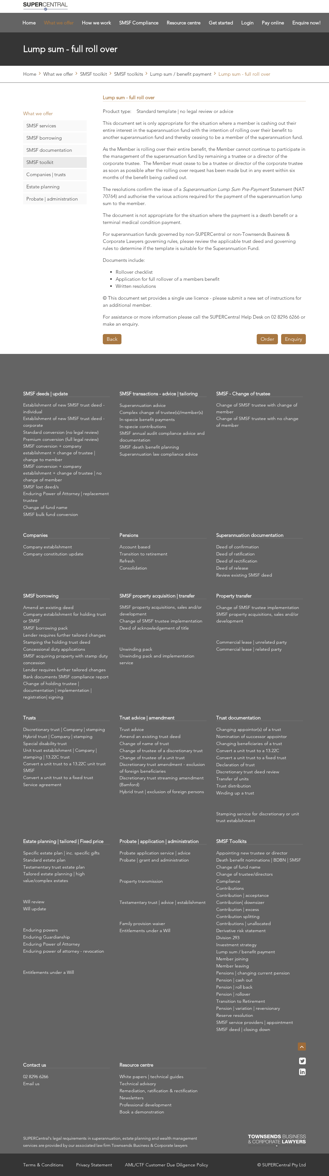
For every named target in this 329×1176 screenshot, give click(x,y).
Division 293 (227, 937)
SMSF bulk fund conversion (50, 514)
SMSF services (41, 126)
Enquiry (293, 339)
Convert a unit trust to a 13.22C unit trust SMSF (64, 767)
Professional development (146, 1105)
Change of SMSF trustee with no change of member (257, 422)
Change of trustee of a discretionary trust (161, 750)
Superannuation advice (143, 405)
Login (247, 23)
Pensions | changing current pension (253, 973)
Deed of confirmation (237, 547)
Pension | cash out (234, 980)
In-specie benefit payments (147, 419)
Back (112, 339)
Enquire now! (306, 23)
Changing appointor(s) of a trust (248, 729)
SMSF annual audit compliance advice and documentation (162, 436)
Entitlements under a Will (48, 972)
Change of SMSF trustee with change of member (256, 408)
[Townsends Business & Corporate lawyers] (277, 1141)
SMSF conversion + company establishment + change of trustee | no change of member (62, 473)
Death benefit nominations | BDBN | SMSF (258, 860)
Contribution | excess (237, 909)
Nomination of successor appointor (251, 736)
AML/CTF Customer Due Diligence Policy (166, 1165)
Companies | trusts (46, 174)
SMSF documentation (49, 150)
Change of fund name (45, 507)
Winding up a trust (235, 793)
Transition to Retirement (240, 1001)
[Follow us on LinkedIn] (302, 1073)
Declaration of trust (235, 765)
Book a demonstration (142, 1112)
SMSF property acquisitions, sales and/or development (161, 610)
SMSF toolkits (128, 74)
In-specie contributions (143, 426)
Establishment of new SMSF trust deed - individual (64, 408)
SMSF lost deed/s (41, 487)
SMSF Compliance (138, 23)
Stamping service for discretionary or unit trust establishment (257, 817)
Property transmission (141, 881)
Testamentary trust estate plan (54, 867)
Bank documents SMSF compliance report (66, 677)
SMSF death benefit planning (149, 447)
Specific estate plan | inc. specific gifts (61, 853)
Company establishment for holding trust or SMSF (64, 617)
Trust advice (132, 729)
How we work (96, 23)
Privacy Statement (94, 1165)
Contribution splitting (238, 916)
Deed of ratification (235, 554)
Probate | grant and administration (154, 860)
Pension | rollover (233, 994)
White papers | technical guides (151, 1076)
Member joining (232, 959)
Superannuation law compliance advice (159, 454)
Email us (31, 1083)
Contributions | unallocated (243, 923)
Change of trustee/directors (244, 874)
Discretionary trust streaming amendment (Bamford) (162, 781)
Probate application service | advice (155, 853)
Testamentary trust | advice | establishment (163, 902)
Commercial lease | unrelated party (251, 642)
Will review (33, 902)
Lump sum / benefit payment (180, 74)
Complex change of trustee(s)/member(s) (161, 412)
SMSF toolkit (93, 74)
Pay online (273, 23)
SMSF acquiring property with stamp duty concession (65, 659)
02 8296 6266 (35, 1076)
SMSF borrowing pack (45, 628)
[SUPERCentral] (45, 6)
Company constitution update (53, 554)
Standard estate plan (44, 860)
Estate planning (42, 187)
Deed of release (232, 568)
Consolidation (133, 568)
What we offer (59, 23)
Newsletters (132, 1098)
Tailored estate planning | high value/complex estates (54, 877)
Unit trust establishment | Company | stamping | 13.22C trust (60, 753)
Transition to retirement (143, 554)
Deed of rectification (236, 561)
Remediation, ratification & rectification (159, 1091)
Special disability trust (45, 743)
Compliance (228, 881)
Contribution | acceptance (242, 895)
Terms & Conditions (43, 1165)
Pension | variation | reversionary (248, 1008)
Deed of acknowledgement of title (154, 628)
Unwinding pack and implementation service (157, 659)
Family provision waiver (142, 923)
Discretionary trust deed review (247, 772)
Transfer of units (232, 779)
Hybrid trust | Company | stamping (58, 736)
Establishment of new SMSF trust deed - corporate (64, 422)
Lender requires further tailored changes (64, 635)
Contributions (230, 888)
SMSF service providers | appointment (254, 1022)
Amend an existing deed (48, 607)
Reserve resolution (234, 1015)
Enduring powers (40, 930)
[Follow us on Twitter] (302, 1062)
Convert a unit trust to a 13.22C (247, 750)
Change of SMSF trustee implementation (161, 621)
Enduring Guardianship (46, 937)
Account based (135, 547)
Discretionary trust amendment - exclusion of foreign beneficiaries (162, 767)
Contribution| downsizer (240, 902)
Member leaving (232, 966)
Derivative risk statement (241, 930)
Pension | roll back (234, 987)
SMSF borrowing (44, 138)
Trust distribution (233, 786)
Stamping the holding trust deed (56, 642)
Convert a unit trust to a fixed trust (58, 777)
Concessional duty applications (54, 649)
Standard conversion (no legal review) (61, 432)
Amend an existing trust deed (150, 736)
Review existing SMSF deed (244, 575)
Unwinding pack (136, 649)
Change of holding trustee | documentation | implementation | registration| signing (57, 690)
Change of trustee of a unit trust (152, 757)
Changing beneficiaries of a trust (249, 743)
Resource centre (183, 23)
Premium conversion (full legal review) (61, 439)
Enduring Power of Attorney (51, 944)
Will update (34, 909)
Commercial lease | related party (248, 649)
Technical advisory (138, 1083)
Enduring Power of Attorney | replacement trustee (66, 497)
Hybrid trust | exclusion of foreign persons (162, 791)
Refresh (127, 561)
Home (29, 23)
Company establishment (47, 547)
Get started (221, 23)
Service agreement (42, 784)
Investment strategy (236, 945)
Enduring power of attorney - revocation (63, 951)
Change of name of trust (144, 743)
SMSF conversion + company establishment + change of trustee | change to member (59, 452)
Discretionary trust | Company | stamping (64, 729)
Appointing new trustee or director (252, 853)
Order (267, 339)
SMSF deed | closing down (243, 1029)
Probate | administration (52, 199)
